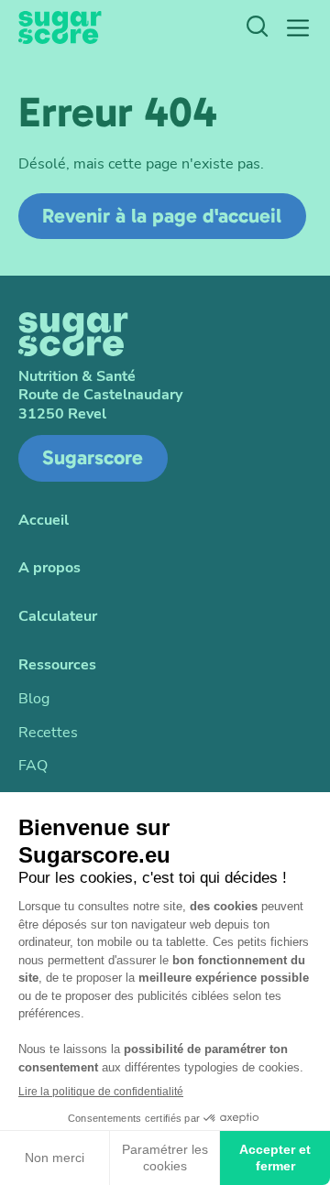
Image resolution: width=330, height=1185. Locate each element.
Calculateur (57, 616)
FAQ (33, 766)
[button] (298, 27)
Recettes (48, 733)
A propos (49, 568)
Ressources (57, 665)
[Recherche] (256, 28)
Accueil (43, 520)
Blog (34, 699)
